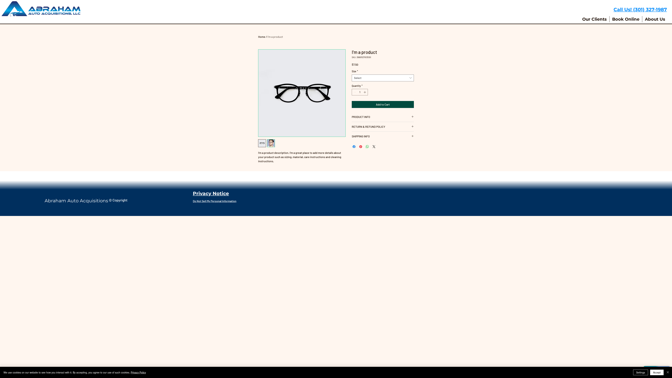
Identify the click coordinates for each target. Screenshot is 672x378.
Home (261, 36)
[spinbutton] (360, 92)
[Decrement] (354, 92)
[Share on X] (374, 147)
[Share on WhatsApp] (367, 147)
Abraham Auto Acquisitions (76, 201)
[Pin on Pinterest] (361, 147)
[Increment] (365, 92)
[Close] (668, 372)
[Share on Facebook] (354, 147)
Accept (657, 372)
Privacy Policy (138, 372)
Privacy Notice (211, 193)
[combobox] (383, 78)
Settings (640, 372)
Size (355, 71)
